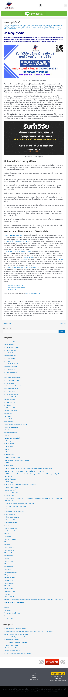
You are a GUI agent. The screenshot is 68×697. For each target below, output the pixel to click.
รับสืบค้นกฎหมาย (8, 509)
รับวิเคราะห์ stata (9, 495)
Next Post (62, 323)
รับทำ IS (6, 449)
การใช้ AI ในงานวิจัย (9, 402)
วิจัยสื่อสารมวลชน (9, 580)
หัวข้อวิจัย (7, 594)
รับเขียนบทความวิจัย (9, 520)
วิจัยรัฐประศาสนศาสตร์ (10, 572)
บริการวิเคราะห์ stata (10, 430)
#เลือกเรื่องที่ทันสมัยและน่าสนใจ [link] (13, 235)
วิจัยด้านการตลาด (9, 550)
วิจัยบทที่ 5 (7, 558)
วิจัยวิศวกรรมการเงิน (9, 577)
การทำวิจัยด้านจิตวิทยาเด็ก (11, 364)
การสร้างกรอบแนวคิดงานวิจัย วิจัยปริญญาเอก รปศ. (18, 653)
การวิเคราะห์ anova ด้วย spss (12, 377)
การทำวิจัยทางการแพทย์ (10, 366)
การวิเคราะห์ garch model (11, 380)
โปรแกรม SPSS (8, 618)
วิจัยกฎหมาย (7, 536)
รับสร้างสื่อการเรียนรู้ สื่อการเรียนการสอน (15, 506)
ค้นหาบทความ (7, 328)
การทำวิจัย (7, 361)
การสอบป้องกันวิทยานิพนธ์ (11, 397)
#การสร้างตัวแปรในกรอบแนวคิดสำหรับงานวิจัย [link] (18, 251)
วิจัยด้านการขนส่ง (9, 547)
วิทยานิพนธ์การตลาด (9, 591)
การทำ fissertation (23, 29)
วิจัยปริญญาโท (8, 569)
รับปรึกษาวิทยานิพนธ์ (9, 490)
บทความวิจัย (7, 416)
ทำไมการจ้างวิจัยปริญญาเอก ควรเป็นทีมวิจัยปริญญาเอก (19, 637)
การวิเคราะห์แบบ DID (10, 391)
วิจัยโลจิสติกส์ (8, 586)
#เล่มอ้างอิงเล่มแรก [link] (27, 257)
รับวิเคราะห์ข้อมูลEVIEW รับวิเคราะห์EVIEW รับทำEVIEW (19, 503)
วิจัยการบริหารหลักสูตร (10, 539)
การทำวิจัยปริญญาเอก (44, 29)
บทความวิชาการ (8, 421)
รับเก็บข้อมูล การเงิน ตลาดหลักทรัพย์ (14, 511)
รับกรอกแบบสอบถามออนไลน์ (12, 438)
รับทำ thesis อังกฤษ (9, 452)
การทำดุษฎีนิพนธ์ (33, 29)
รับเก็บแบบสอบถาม (9, 514)
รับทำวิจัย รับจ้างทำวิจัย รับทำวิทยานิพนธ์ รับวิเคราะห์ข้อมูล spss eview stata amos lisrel (28, 25)
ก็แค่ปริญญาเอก (12, 289)
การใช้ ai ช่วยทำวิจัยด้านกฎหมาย (13, 650)
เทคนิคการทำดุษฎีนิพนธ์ (57, 29)
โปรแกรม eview (8, 616)
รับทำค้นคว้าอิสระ (9, 454)
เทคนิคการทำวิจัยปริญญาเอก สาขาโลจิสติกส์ (16, 634)
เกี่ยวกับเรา (34, 675)
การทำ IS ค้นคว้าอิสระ (10, 353)
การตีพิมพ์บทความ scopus (11, 347)
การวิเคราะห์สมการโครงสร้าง (12, 388)
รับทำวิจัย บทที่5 (8, 465)
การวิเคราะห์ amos (9, 375)
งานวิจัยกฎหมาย (8, 413)
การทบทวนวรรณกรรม (10, 350)
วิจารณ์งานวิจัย (8, 588)
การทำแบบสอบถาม (9, 369)
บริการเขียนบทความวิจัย (10, 432)
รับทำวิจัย (6, 463)
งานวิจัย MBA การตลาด (10, 410)
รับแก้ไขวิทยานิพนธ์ (9, 531)
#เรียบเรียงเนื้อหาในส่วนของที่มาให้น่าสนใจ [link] (17, 241)
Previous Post (6, 323)
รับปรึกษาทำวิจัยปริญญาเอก (11, 487)
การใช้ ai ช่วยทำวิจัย (9, 399)
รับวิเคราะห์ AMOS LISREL (11, 493)
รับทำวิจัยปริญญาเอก (10, 479)
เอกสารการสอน (8, 605)
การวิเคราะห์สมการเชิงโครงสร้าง (13, 386)
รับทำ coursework (9, 443)
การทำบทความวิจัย (9, 358)
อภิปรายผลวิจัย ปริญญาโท (11, 597)
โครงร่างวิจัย (7, 610)
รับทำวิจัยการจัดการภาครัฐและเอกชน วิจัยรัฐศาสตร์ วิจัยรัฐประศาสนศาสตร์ (24, 471)
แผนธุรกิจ (6, 607)
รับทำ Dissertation (9, 446)
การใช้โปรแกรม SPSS (10, 408)
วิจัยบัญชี (6, 564)
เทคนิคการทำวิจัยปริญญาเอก (15, 285)
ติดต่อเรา (34, 677)
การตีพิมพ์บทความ (9, 344)
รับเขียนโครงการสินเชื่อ (10, 522)
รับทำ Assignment (9, 441)
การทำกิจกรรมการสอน (10, 355)
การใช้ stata (7, 405)
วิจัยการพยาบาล (8, 542)
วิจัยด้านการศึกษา (9, 553)
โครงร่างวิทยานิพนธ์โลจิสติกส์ (12, 613)
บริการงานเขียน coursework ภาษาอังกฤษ (15, 424)
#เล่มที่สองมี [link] (24, 259)
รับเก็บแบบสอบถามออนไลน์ (11, 517)
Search (62, 331)
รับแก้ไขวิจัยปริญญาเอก (10, 528)
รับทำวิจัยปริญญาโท (9, 482)
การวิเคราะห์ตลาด (9, 383)
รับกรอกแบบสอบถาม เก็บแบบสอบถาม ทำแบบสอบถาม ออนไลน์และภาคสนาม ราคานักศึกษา (28, 631)
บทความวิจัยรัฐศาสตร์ (10, 419)
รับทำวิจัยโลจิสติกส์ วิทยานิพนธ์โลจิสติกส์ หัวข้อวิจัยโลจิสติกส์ (20, 484)
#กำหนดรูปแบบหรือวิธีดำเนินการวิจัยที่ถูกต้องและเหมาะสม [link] (21, 267)
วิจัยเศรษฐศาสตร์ (9, 583)
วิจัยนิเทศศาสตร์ (8, 555)
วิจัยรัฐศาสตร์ (8, 575)
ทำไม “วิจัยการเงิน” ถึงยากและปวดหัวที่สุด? (15, 642)
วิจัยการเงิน (7, 544)
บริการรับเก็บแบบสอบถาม (11, 427)
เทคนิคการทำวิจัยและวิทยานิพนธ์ (16, 287)
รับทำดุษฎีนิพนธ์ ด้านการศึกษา (12, 457)
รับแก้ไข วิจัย (7, 525)
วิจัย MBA (7, 533)
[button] (40, 5)
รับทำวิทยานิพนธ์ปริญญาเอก (32, 293)
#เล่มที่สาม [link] (60, 259)
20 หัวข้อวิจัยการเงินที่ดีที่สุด (11, 639)
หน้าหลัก (34, 673)
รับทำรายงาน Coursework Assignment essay (16, 460)
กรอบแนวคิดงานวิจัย (9, 342)
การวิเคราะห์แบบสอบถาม (11, 394)
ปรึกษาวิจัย (7, 435)
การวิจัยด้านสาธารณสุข (10, 372)
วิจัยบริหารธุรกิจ (8, 561)
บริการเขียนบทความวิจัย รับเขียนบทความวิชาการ (17, 648)
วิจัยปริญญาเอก (8, 566)
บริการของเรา (34, 679)
